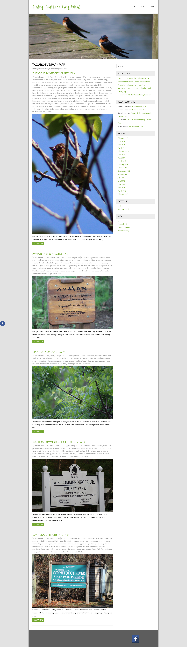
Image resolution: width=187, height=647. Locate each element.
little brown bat (82, 90)
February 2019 (123, 164)
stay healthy (100, 104)
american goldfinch (91, 257)
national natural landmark (42, 98)
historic (79, 88)
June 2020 (121, 141)
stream (108, 104)
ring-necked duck (74, 549)
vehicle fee (62, 552)
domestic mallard (62, 263)
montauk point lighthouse (81, 96)
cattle (57, 82)
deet (105, 82)
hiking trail (63, 88)
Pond (85, 101)
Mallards (93, 451)
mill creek (91, 265)
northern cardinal (53, 268)
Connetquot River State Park (50, 534)
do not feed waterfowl (47, 263)
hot (106, 88)
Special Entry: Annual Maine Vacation (131, 85)
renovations (65, 104)
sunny (41, 106)
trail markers (44, 109)
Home (134, 7)
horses (101, 88)
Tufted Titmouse (50, 552)
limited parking (66, 90)
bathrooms (72, 80)
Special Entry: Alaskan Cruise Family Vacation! (134, 95)
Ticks (99, 106)
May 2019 (121, 158)
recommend (92, 101)
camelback (50, 82)
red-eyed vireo (38, 104)
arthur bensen (37, 80)
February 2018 (123, 194)
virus (92, 109)
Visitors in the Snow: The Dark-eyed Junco (133, 78)
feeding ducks (102, 263)
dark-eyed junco (50, 544)
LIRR (74, 90)
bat (65, 80)
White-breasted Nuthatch (76, 552)
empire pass (62, 544)
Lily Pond (59, 451)
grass (78, 85)
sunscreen (48, 106)
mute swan (103, 96)
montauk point (65, 96)
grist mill (53, 265)
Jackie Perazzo (40, 77)
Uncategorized (75, 77)
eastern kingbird (47, 85)
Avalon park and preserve (41, 260)
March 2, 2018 (55, 538)
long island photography (79, 93)
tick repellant (92, 106)
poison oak (65, 454)
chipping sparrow (97, 260)
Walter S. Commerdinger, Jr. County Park (58, 442)
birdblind (99, 446)
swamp (99, 454)
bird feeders (49, 541)
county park (83, 82)
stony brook (78, 271)
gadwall (84, 544)
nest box (75, 98)
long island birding (105, 90)
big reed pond (89, 80)
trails (52, 109)
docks (110, 82)
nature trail (67, 98)
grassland (36, 265)
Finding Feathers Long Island (56, 6)
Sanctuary (91, 361)
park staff (54, 101)
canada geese (65, 448)
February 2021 (123, 138)
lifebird (52, 90)
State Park (96, 549)
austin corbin (48, 80)
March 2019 (122, 161)
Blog (143, 7)
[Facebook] (135, 639)
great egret (36, 451)
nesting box (84, 98)
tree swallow (59, 109)
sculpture (49, 271)
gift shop (91, 544)
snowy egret (58, 271)
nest (85, 358)
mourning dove (101, 265)
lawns (34, 90)
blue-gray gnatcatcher (43, 448)
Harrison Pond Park (139, 106)
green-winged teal (102, 544)
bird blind (40, 541)
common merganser (92, 541)
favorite (93, 263)
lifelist (58, 90)
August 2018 (122, 174)
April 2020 (121, 145)
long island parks (63, 93)
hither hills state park (90, 88)
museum (95, 96)
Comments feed (124, 227)
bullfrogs (56, 448)
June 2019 (121, 155)
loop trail (108, 93)
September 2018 (124, 171)
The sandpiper (106, 549)
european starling (74, 544)
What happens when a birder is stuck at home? (135, 82)
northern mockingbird (97, 98)
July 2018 (121, 178)
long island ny (51, 93)
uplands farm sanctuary (58, 364)
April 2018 (121, 188)
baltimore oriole (58, 260)
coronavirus (74, 82)
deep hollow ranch (95, 82)
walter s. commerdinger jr (50, 456)
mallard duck (82, 265)
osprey (39, 101)
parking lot (69, 101)
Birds (119, 206)
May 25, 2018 (54, 446)
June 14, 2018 (54, 257)
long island (93, 90)
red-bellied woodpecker (91, 268)
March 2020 (122, 148)
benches (80, 80)
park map (46, 101)
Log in (120, 221)
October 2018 (123, 168)
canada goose (76, 260)
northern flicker (38, 454)
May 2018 (121, 184)
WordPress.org (123, 231)
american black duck (91, 538)
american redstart (91, 77)
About (152, 7)
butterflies (36, 82)
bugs (105, 80)
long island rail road (96, 93)
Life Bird (40, 90)
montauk (40, 96)
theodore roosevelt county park (65, 106)
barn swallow (59, 80)
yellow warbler (46, 112)
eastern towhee (60, 85)
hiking (56, 88)
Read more (38, 243)
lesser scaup (55, 546)
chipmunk (86, 260)
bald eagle (104, 538)
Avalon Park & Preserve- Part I (51, 253)
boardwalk (99, 80)
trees (67, 109)
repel (73, 104)
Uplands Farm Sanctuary (48, 352)
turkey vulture (74, 109)
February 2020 (123, 151)
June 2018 (121, 181)
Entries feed (122, 224)
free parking (71, 85)
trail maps (36, 109)
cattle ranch (64, 82)
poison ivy (61, 361)
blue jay (68, 260)
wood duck (45, 273)
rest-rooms (80, 104)
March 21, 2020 (55, 77)
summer (35, 106)
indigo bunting (71, 265)
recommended (103, 101)
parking (61, 101)
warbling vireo (73, 364)
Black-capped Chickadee (63, 541)
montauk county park (52, 96)
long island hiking (38, 93)
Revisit (42, 271)
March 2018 (122, 191)
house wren (61, 265)
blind (105, 446)
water (96, 109)
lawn (109, 88)
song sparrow (90, 104)
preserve (77, 268)
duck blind (36, 85)
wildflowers (36, 112)
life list (46, 90)
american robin (104, 77)
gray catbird (94, 85)
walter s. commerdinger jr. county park (74, 456)
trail (103, 106)
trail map (108, 106)
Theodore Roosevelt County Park (53, 73)
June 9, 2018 (54, 356)
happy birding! (48, 88)
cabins (43, 82)
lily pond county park (71, 451)
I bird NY (47, 546)
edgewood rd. (97, 448)
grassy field (85, 85)
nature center (57, 98)
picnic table (77, 101)
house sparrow (37, 546)
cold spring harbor (45, 358)
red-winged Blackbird (52, 104)
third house (82, 106)
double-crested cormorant (80, 263)
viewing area (85, 109)
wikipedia (102, 109)
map (34, 96)
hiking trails (72, 88)
